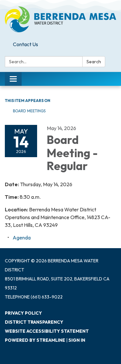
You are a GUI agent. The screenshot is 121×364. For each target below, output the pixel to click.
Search (93, 62)
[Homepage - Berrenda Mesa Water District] (60, 19)
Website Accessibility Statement (47, 331)
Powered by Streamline (35, 340)
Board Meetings (29, 110)
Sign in (76, 340)
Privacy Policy (23, 313)
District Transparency (34, 322)
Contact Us (25, 44)
